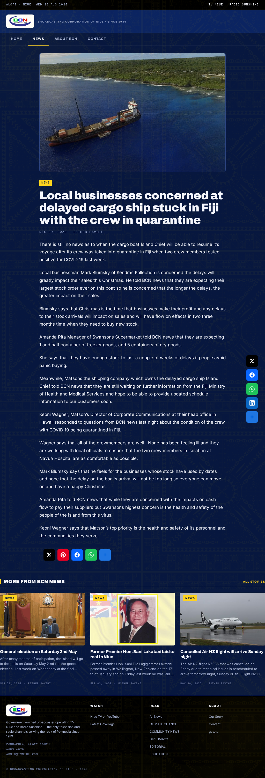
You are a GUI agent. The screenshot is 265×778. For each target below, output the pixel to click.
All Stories (254, 581)
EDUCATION (159, 754)
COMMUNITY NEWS (165, 731)
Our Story (216, 716)
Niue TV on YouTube (105, 716)
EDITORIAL (158, 746)
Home (16, 39)
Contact (97, 39)
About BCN (66, 39)
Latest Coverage (102, 724)
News (38, 39)
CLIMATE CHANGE (163, 724)
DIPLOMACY (159, 739)
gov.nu (213, 731)
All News (156, 716)
